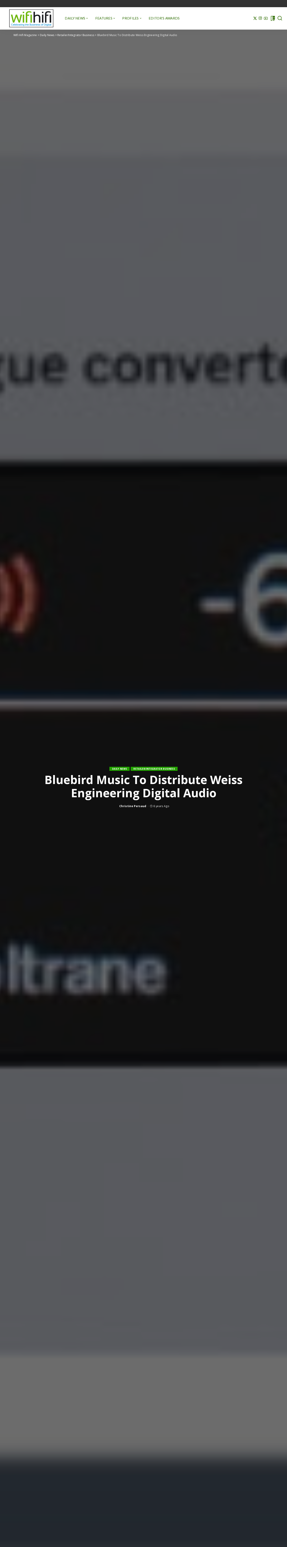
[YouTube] (266, 18)
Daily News (119, 768)
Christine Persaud (132, 806)
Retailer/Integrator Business (154, 768)
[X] (255, 18)
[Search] (280, 18)
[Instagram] (260, 18)
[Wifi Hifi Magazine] (31, 18)
